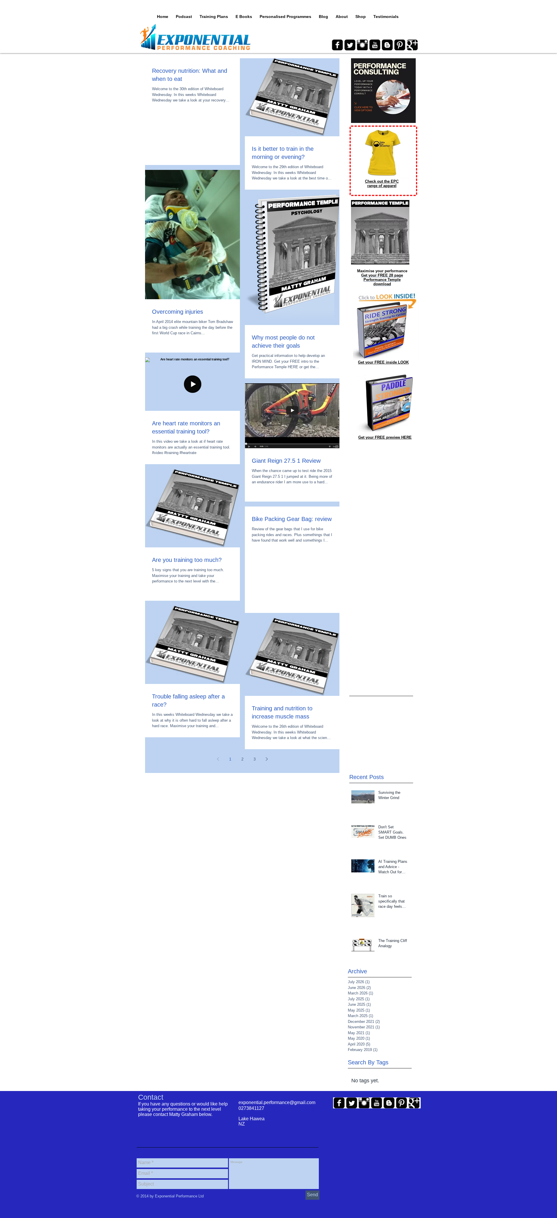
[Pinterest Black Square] (399, 44)
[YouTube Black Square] (374, 44)
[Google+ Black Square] (412, 44)
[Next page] (266, 759)
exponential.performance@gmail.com (276, 1102)
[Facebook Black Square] (337, 44)
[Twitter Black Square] (349, 44)
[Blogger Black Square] (387, 44)
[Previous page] (218, 759)
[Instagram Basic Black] (362, 44)
